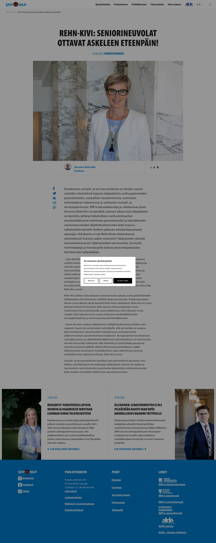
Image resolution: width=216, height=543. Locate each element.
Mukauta (91, 281)
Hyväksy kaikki (122, 281)
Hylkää (105, 281)
